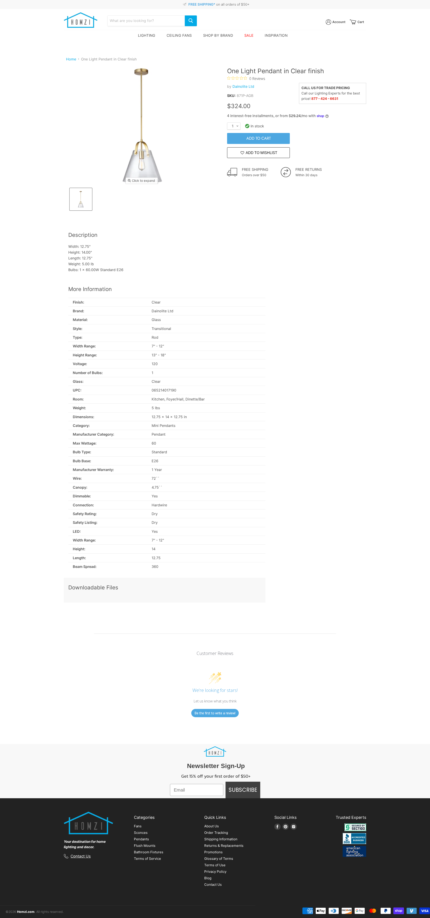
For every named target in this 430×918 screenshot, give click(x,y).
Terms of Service (147, 858)
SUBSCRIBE (243, 790)
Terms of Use (215, 865)
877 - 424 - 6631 (324, 98)
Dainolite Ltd (243, 86)
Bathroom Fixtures (148, 852)
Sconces (141, 832)
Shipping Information (220, 839)
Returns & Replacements (223, 845)
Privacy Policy (215, 871)
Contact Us (81, 856)
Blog (207, 878)
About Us (211, 826)
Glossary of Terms (218, 858)
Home (71, 59)
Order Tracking (216, 832)
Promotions (213, 852)
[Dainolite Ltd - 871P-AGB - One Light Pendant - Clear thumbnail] (81, 199)
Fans (138, 826)
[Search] (191, 20)
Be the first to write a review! (215, 713)
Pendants (141, 839)
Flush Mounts (144, 845)
